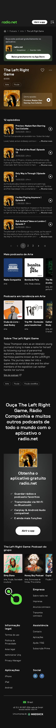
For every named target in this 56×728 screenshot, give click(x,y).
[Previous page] (17, 245)
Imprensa (37, 601)
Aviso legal (10, 649)
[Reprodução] (48, 100)
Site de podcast (11, 375)
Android (8, 688)
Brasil (30, 702)
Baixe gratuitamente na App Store (28, 57)
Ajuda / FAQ (38, 643)
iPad (7, 682)
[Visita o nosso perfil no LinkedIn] (35, 676)
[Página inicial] (5, 31)
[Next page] (38, 245)
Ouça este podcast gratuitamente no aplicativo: (23, 40)
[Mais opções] (50, 70)
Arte (7, 85)
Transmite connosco (38, 614)
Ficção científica (31, 384)
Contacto (37, 632)
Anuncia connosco (41, 607)
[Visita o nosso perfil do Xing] (42, 676)
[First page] (11, 245)
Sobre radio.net (40, 596)
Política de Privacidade (10, 642)
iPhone (8, 676)
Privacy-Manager (13, 661)
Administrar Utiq (13, 655)
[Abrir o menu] (52, 22)
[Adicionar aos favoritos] (42, 70)
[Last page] (44, 245)
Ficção (16, 85)
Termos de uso (12, 635)
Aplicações (38, 637)
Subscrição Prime (41, 648)
